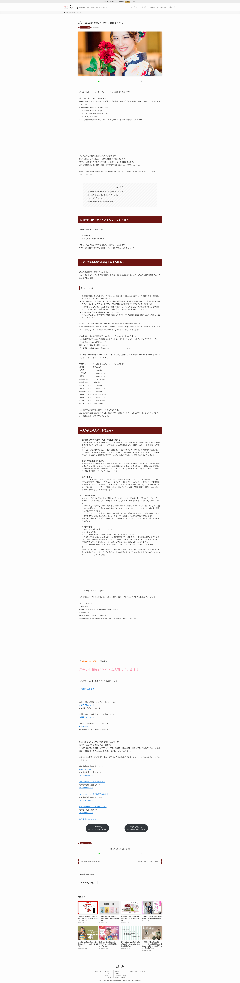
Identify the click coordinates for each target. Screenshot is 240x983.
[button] (99, 81)
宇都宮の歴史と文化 (120, 975)
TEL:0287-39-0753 (86, 800)
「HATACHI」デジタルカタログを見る (97, 828)
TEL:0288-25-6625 (86, 813)
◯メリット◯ (97, 198)
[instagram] (117, 966)
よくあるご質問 (133, 971)
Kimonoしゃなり (85, 769)
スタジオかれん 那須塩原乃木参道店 (93, 794)
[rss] (122, 966)
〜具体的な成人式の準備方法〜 (101, 201)
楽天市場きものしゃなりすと (90, 819)
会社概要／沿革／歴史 (121, 977)
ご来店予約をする (86, 689)
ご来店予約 (142, 971)
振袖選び (107, 971)
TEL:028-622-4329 (86, 775)
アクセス (117, 973)
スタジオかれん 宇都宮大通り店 (92, 782)
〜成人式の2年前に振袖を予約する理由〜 (105, 195)
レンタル (107, 973)
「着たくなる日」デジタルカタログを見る (136, 828)
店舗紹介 (117, 971)
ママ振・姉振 (109, 977)
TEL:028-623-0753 (86, 788)
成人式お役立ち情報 (85, 27)
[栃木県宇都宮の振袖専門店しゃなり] (71, 7)
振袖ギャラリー (99, 971)
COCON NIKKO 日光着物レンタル (92, 807)
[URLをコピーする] (141, 81)
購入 (106, 975)
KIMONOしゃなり (87, 883)
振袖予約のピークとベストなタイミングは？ (106, 192)
